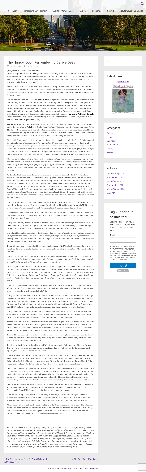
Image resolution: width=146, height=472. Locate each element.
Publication (12, 11)
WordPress (68, 468)
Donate (83, 11)
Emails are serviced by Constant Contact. (122, 258)
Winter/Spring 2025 (115, 181)
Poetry (110, 148)
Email (112, 235)
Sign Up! (123, 265)
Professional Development (35, 11)
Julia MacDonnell (32, 66)
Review (110, 152)
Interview (111, 141)
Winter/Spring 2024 (115, 189)
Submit (110, 11)
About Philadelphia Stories (131, 11)
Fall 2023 (111, 193)
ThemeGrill (93, 468)
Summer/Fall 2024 (115, 185)
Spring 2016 (123, 81)
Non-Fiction (112, 145)
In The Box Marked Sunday (85, 459)
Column (110, 133)
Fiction (110, 137)
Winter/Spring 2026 (116, 173)
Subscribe (96, 11)
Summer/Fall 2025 (115, 177)
